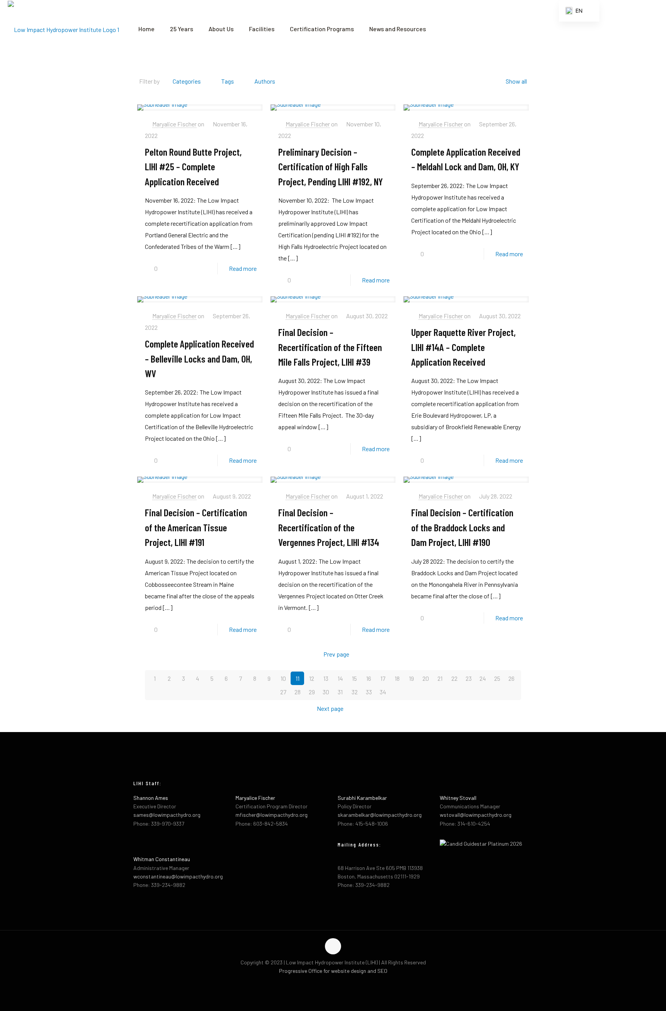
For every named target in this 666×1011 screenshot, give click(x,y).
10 (283, 678)
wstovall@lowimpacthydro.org (475, 814)
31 (340, 691)
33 (369, 691)
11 (297, 678)
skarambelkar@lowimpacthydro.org (380, 814)
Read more (243, 268)
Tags (227, 81)
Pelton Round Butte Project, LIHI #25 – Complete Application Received (193, 166)
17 (382, 678)
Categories (187, 81)
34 (383, 691)
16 (368, 678)
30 (326, 691)
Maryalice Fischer (174, 124)
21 (439, 678)
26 (511, 678)
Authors (264, 81)
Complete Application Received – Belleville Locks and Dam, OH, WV (199, 358)
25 (497, 678)
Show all (516, 81)
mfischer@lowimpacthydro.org (271, 814)
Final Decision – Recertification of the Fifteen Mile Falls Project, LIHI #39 (330, 347)
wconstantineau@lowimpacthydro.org (178, 876)
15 (354, 678)
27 (283, 691)
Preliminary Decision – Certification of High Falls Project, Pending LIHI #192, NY (330, 166)
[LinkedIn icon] (341, 983)
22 (454, 678)
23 (469, 678)
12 (311, 678)
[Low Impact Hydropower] (63, 29)
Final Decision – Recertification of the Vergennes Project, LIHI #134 (328, 527)
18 (397, 678)
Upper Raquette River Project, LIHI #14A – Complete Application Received (463, 347)
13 (325, 678)
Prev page (336, 654)
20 (425, 678)
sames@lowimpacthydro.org (166, 814)
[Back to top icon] (333, 946)
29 (312, 691)
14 (340, 678)
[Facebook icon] (325, 983)
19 (411, 678)
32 (355, 691)
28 (297, 691)
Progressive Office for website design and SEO (333, 970)
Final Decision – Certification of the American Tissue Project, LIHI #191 (196, 527)
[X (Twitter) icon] (333, 983)
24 (482, 678)
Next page (330, 708)
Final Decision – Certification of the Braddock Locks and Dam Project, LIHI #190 (462, 527)
